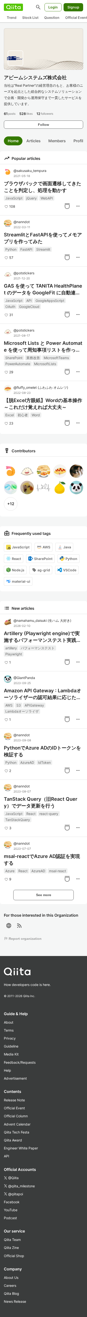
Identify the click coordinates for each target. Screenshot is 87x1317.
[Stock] (67, 206)
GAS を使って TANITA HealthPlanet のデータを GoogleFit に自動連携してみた (43, 289)
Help (7, 1070)
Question (51, 17)
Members (57, 140)
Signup (73, 7)
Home (13, 140)
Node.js (18, 570)
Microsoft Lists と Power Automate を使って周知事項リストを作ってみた (43, 346)
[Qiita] (13, 7)
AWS (46, 547)
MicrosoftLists (45, 364)
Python (10, 249)
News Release (15, 1301)
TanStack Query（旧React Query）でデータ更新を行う (40, 802)
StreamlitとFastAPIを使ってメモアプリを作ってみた (43, 238)
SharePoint (13, 358)
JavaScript (13, 198)
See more (43, 895)
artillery (11, 648)
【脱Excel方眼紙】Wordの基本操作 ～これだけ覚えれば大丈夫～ (43, 403)
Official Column (16, 1116)
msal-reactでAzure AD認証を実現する (42, 859)
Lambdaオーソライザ (22, 711)
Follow (43, 125)
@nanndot (22, 222)
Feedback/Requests (20, 1062)
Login (53, 7)
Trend (11, 17)
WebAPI (47, 198)
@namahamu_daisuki (42, 620)
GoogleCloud (29, 306)
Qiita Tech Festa (16, 1132)
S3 (18, 705)
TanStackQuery (17, 820)
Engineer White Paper (21, 1148)
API (29, 300)
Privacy (10, 1038)
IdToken (44, 762)
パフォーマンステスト (38, 648)
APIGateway (34, 705)
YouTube (10, 1210)
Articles (33, 140)
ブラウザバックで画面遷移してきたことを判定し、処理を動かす (42, 187)
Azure (9, 871)
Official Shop (14, 1256)
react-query (48, 814)
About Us (11, 1277)
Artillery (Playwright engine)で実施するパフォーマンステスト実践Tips (42, 637)
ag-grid (43, 570)
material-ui (21, 581)
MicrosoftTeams (56, 358)
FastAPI (26, 249)
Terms (9, 1030)
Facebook (12, 1202)
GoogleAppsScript (50, 300)
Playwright (13, 654)
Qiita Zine (11, 1248)
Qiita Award (13, 1140)
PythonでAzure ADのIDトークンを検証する (42, 751)
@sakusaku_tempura (30, 171)
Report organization (23, 939)
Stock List (30, 17)
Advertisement (15, 1078)
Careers (10, 1285)
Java (67, 547)
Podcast (10, 1218)
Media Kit (11, 1054)
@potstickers (24, 273)
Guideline (11, 1046)
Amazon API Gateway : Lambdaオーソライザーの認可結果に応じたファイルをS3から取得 (42, 694)
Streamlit (43, 249)
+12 (10, 503)
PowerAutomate (17, 364)
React (16, 559)
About (8, 1022)
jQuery (31, 198)
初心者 (23, 415)
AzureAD (27, 762)
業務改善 (33, 358)
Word (36, 415)
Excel (9, 415)
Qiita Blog (11, 1293)
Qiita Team (12, 1240)
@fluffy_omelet (41, 387)
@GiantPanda (24, 678)
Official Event (14, 1108)
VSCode (69, 570)
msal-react (57, 871)
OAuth (10, 306)
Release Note (14, 1100)
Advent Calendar (17, 1124)
